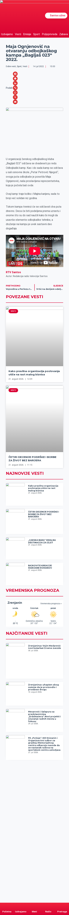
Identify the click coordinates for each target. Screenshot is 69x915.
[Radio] (48, 905)
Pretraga (62, 911)
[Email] (15, 102)
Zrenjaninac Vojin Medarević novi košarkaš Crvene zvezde (44, 647)
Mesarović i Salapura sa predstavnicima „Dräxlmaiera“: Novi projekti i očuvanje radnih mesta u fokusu (44, 716)
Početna (6, 911)
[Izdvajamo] (20, 905)
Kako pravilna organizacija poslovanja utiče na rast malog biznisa (34, 373)
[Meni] (34, 905)
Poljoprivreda (49, 34)
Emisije (27, 34)
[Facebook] (15, 74)
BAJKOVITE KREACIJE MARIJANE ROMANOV (40, 566)
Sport (36, 34)
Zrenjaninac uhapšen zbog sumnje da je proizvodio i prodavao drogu (43, 687)
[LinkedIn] (15, 83)
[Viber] (15, 88)
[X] (15, 97)
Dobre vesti (11, 66)
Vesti (18, 34)
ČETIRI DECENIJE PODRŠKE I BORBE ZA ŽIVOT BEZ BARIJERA (32, 458)
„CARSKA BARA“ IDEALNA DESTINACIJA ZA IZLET (42, 541)
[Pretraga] (62, 905)
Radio (48, 911)
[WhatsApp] (15, 92)
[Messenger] (15, 78)
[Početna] (6, 905)
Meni (34, 911)
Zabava (63, 34)
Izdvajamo (7, 34)
